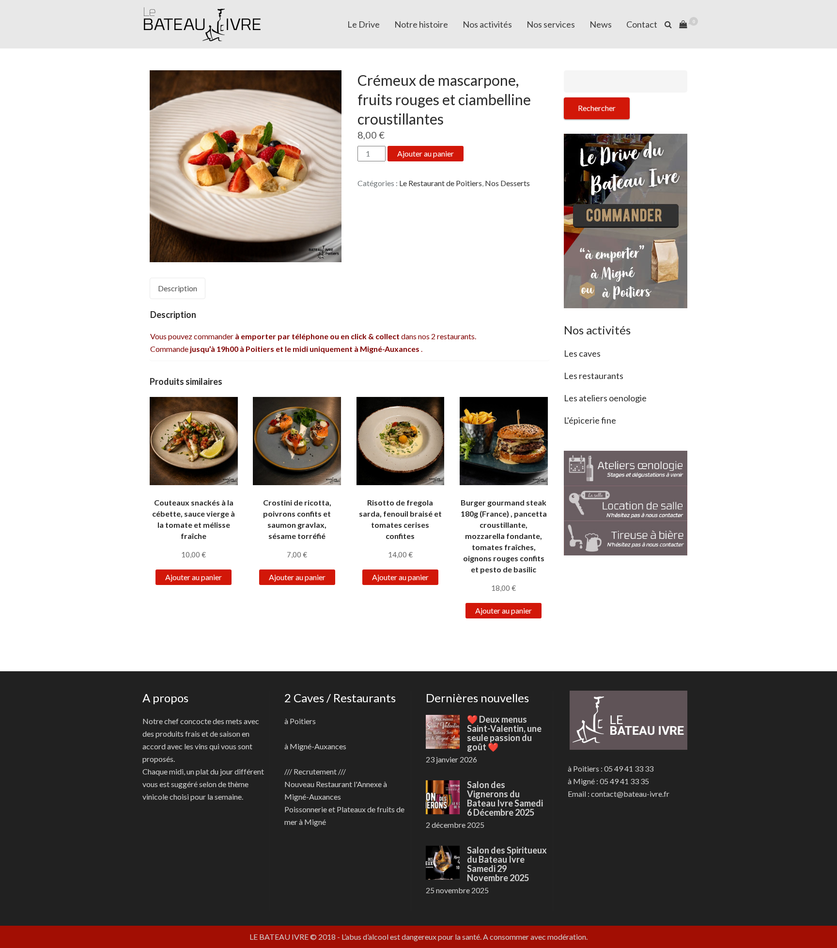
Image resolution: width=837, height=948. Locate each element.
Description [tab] (177, 288)
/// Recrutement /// (315, 771)
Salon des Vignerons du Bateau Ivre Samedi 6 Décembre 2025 (505, 798)
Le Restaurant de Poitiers (440, 183)
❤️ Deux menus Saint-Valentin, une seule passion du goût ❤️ (504, 733)
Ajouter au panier (425, 153)
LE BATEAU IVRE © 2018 (292, 936)
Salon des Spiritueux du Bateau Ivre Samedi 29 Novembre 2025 (507, 864)
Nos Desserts (507, 183)
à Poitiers (300, 721)
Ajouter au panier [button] (193, 577)
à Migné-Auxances (315, 746)
